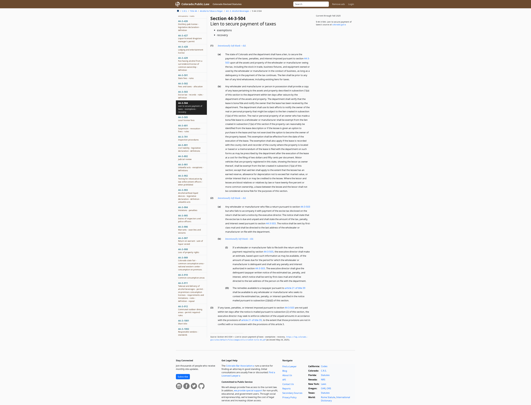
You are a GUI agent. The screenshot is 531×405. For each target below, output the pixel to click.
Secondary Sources (292, 392)
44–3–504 (190, 107)
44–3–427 (190, 38)
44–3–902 (190, 180)
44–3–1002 (188, 331)
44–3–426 (189, 25)
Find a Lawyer (289, 366)
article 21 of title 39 (295, 288)
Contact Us (288, 384)
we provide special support (248, 390)
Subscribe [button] (183, 376)
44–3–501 (186, 77)
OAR (323, 388)
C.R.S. (184, 11)
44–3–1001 (183, 322)
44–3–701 (188, 138)
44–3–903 (189, 195)
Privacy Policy (289, 397)
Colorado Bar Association (239, 365)
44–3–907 (190, 241)
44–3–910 (191, 276)
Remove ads (338, 4)
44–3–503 (191, 94)
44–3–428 (190, 49)
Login (351, 4)
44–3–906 (189, 229)
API (284, 379)
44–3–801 (189, 148)
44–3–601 (189, 128)
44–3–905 (189, 218)
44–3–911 (191, 292)
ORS (329, 388)
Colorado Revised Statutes (227, 4)
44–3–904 (187, 209)
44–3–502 (190, 85)
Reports (286, 388)
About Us (287, 375)
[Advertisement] (334, 73)
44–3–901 (190, 167)
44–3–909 (191, 263)
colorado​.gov (338, 24)
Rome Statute (328, 397)
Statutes (325, 375)
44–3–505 (186, 119)
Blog (284, 370)
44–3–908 (188, 251)
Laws (323, 384)
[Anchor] (248, 45)
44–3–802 (185, 158)
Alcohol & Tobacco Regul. (211, 11)
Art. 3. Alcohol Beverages (237, 11)
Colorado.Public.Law (195, 4)
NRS (323, 379)
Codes (324, 366)
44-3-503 (305, 206)
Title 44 (193, 11)
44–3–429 (190, 63)
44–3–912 (190, 311)
